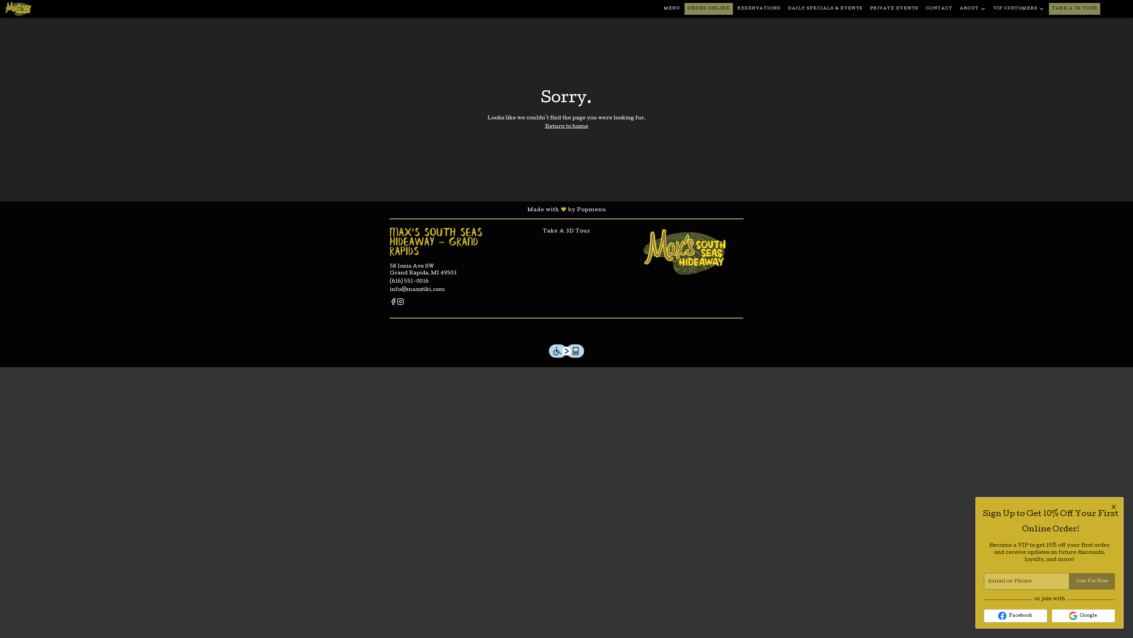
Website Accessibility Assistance (566, 331)
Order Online (708, 9)
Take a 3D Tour (1074, 9)
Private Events (894, 9)
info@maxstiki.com (417, 289)
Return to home (566, 126)
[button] (973, 9)
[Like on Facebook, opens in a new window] (393, 303)
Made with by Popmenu (303, 210)
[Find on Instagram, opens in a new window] (400, 303)
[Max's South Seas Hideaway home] (31, 8)
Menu (672, 9)
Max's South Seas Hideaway (684, 252)
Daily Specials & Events (825, 9)
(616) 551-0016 (409, 281)
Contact (939, 9)
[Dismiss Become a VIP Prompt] (1114, 507)
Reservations (758, 9)
